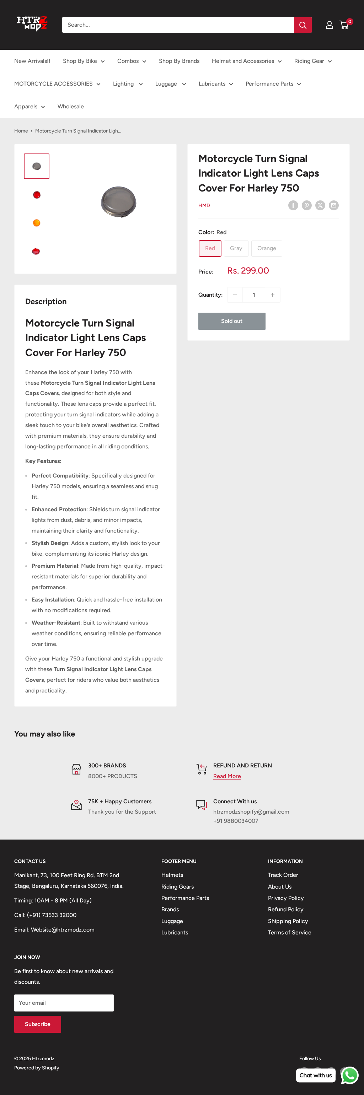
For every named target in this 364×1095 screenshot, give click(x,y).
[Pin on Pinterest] (307, 205)
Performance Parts (269, 83)
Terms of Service (289, 932)
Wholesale (71, 106)
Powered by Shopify (36, 1068)
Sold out (231, 321)
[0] (343, 25)
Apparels (25, 106)
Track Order (283, 875)
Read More (227, 776)
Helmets (172, 875)
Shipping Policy (288, 921)
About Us (279, 886)
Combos (128, 61)
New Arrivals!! (32, 61)
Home (21, 131)
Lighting (124, 83)
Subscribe (37, 1024)
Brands (170, 909)
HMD (204, 206)
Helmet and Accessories (243, 61)
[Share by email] (334, 205)
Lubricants (212, 83)
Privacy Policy (286, 898)
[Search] (303, 25)
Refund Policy (286, 909)
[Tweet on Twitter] (320, 205)
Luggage (166, 83)
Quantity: (210, 294)
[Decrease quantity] (235, 294)
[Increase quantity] (272, 294)
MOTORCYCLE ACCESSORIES (53, 83)
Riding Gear (309, 61)
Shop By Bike (80, 61)
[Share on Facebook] (293, 205)
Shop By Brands (179, 61)
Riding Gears (177, 886)
